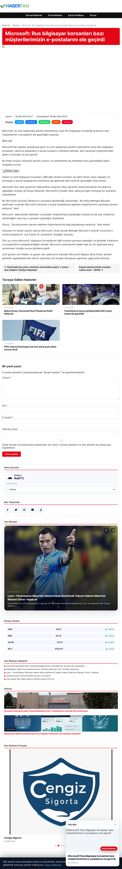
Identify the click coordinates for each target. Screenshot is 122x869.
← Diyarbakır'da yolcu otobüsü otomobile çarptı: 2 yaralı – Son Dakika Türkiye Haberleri (37, 268)
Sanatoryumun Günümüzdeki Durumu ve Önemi (28, 676)
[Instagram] (24, 510)
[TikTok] (40, 510)
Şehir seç (12, 483)
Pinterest (67, 122)
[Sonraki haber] (112, 530)
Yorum (6, 377)
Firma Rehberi (55, 15)
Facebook (31, 122)
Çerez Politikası (76, 15)
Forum (93, 15)
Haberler (6, 25)
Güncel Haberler (34, 15)
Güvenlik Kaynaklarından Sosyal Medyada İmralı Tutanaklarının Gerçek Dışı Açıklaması (45, 666)
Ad (4, 405)
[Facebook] (7, 510)
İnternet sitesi (9, 429)
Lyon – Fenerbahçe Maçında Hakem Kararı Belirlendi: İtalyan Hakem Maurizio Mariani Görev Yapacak (52, 672)
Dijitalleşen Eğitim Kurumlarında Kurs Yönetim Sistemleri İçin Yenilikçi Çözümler (42, 669)
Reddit (56, 122)
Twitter (19, 122)
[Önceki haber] (106, 530)
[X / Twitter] (15, 510)
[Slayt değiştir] (56, 845)
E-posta (7, 417)
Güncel (16, 25)
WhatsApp (44, 122)
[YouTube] (32, 510)
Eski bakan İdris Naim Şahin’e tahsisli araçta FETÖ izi (30, 679)
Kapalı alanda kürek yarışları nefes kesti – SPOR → (95, 268)
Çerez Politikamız (53, 865)
